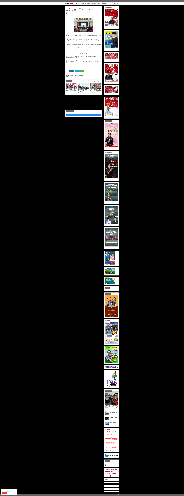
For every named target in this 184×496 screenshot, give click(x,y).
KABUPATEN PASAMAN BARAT (110, 436)
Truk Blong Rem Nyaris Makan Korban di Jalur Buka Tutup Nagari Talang (113, 418)
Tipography (99, 3)
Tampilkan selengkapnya (97, 81)
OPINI (110, 445)
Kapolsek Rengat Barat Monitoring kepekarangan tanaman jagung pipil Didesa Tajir (114, 413)
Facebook (72, 70)
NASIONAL (77, 3)
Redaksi (118, 494)
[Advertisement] (84, 102)
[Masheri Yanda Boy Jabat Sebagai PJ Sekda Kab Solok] (107, 423)
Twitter (77, 70)
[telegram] (105, 465)
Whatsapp (82, 70)
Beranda (106, 479)
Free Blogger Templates (73, 494)
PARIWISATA (114, 447)
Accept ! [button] (4, 493)
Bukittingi (71, 67)
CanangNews (108, 431)
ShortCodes (104, 3)
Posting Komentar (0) (83, 114)
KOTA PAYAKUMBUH (114, 439)
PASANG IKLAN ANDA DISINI (116, 289)
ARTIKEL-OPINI (87, 3)
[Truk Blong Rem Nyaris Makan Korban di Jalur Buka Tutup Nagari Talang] (107, 418)
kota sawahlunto (108, 450)
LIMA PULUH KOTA (112, 444)
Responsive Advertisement (109, 485)
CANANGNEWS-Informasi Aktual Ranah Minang (111, 473)
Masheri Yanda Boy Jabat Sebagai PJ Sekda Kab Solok (114, 423)
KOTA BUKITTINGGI (108, 437)
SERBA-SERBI (93, 3)
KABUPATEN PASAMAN (109, 434)
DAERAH (82, 3)
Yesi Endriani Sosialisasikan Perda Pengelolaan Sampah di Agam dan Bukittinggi (95, 90)
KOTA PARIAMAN (108, 439)
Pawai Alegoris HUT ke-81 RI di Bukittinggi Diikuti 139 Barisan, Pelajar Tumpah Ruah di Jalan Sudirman (71, 90)
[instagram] (105, 464)
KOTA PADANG (114, 437)
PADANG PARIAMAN (108, 447)
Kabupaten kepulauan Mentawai (110, 442)
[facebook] (105, 462)
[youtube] (105, 463)
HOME (74, 3)
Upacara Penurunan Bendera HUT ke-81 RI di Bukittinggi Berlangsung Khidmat (83, 90)
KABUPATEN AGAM (113, 431)
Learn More (8, 491)
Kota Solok (107, 444)
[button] (118, 3)
